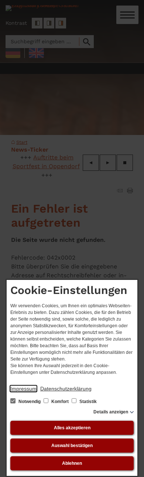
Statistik (87, 401)
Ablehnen (72, 463)
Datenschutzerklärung (66, 389)
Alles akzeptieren (72, 427)
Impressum (23, 389)
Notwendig (29, 401)
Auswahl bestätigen (72, 445)
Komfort (60, 401)
